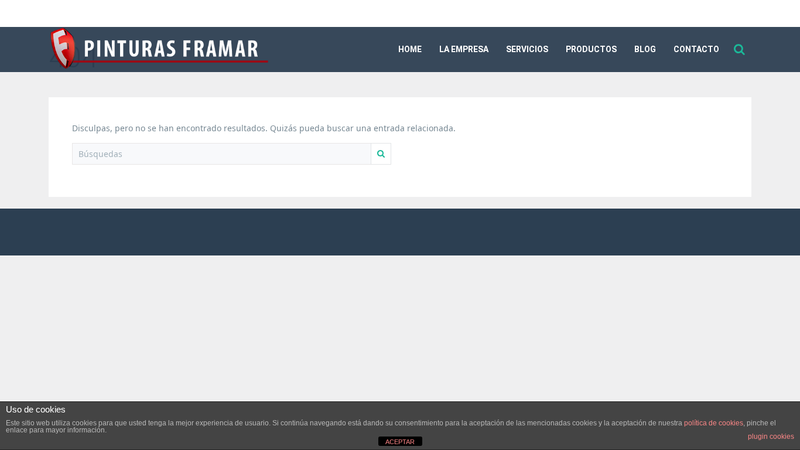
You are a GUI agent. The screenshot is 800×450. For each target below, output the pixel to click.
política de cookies (713, 423)
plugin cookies (771, 436)
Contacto (696, 49)
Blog (645, 49)
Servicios (527, 49)
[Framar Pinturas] (160, 50)
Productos (591, 49)
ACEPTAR (400, 441)
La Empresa (463, 49)
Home (410, 49)
